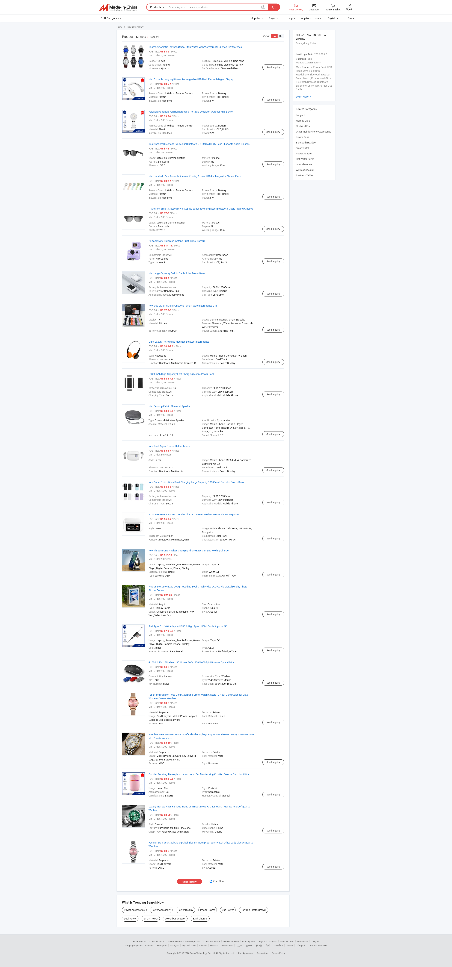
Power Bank (302, 137)
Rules (351, 18)
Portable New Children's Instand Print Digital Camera (177, 241)
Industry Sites (248, 941)
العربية (239, 945)
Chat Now (218, 881)
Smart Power (151, 918)
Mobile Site (302, 941)
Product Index (287, 941)
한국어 (249, 945)
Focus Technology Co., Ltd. (203, 953)
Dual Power (130, 918)
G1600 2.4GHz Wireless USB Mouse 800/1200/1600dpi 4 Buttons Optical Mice (191, 662)
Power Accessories (134, 910)
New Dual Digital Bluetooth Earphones (169, 446)
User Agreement (245, 953)
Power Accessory (161, 910)
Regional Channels (268, 941)
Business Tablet (304, 175)
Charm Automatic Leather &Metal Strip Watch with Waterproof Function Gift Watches (195, 47)
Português (162, 945)
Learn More (304, 96)
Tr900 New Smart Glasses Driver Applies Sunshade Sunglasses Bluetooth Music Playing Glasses (200, 208)
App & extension (310, 18)
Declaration (262, 953)
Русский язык (189, 945)
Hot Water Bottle (305, 159)
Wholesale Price (231, 941)
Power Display (185, 910)
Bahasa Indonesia (318, 945)
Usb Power (228, 910)
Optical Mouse (304, 164)
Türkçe (289, 945)
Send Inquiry (273, 67)
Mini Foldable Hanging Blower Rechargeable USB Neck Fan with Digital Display (191, 79)
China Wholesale (212, 941)
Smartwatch (303, 148)
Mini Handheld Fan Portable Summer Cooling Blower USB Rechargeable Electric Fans (194, 176)
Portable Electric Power (253, 910)
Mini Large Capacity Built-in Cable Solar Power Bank (176, 273)
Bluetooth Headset (306, 142)
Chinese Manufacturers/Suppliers (184, 941)
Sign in (349, 9)
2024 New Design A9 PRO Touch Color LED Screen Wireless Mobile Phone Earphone (193, 514)
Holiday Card (303, 120)
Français (174, 945)
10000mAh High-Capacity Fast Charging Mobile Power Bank (181, 374)
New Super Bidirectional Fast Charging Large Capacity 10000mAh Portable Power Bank (196, 482)
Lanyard (300, 115)
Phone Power (207, 910)
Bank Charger (200, 918)
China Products (157, 941)
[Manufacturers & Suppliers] (118, 7)
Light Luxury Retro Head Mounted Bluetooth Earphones (178, 341)
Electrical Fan (303, 126)
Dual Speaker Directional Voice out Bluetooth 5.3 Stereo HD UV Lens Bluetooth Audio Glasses (198, 144)
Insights (315, 941)
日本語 (259, 945)
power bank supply (175, 918)
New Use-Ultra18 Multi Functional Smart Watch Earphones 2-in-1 (183, 305)
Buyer (272, 18)
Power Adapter (304, 153)
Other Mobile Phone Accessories (313, 131)
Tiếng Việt (301, 945)
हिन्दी (268, 945)
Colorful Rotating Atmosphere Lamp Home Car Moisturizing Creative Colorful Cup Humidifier (198, 774)
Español (149, 945)
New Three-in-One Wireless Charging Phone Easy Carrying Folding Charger (188, 550)
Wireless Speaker (305, 170)
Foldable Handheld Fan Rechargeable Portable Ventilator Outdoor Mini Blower (190, 111)
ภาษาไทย (278, 945)
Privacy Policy (278, 953)
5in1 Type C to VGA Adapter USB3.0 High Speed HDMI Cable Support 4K (187, 626)
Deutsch (214, 945)
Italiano (203, 945)
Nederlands (227, 945)
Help (290, 18)
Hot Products (139, 941)
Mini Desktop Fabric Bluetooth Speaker (169, 406)
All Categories (111, 18)
